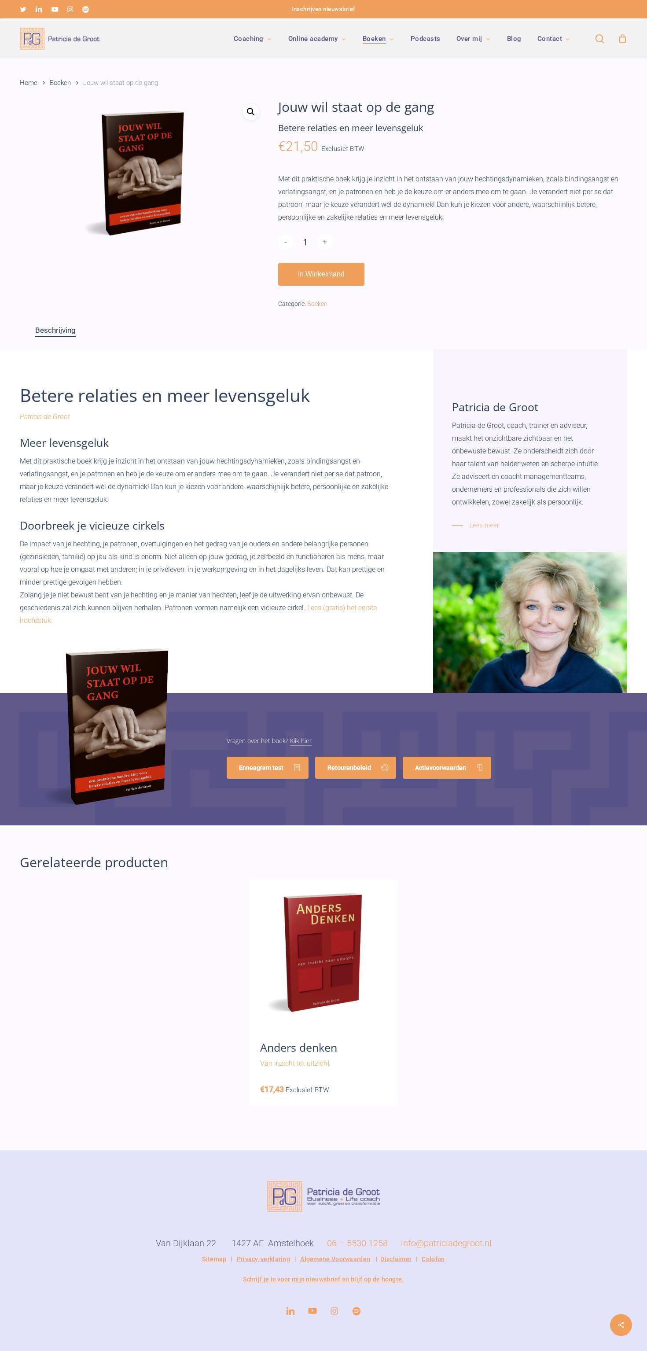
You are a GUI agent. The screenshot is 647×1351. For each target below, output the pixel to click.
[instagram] (70, 9)
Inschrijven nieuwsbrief (323, 9)
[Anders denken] (323, 953)
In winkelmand (321, 274)
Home (28, 83)
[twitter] (23, 9)
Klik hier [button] (301, 740)
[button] (251, 112)
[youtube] (55, 9)
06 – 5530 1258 (357, 1243)
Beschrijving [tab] (55, 330)
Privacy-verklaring (263, 1259)
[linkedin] (38, 9)
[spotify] (85, 9)
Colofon (433, 1259)
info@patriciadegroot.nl (446, 1243)
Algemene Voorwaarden (335, 1259)
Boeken (60, 83)
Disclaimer (396, 1259)
